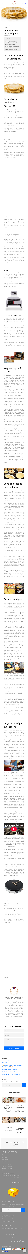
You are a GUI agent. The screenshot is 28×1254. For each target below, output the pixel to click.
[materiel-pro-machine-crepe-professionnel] (14, 310)
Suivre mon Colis (5, 1159)
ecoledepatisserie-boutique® (9, 1246)
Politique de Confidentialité (8, 1173)
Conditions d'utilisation (7, 1168)
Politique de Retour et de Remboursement (11, 1175)
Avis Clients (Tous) (5, 1161)
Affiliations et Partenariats (7, 1171)
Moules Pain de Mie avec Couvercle (10, 1072)
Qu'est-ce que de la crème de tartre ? (11, 1074)
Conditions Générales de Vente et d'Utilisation (12, 1178)
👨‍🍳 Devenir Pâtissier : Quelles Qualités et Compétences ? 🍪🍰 (12, 1065)
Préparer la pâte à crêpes (10, 44)
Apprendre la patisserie (7, 1166)
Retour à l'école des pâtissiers (15, 1143)
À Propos (4, 1155)
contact (13, 1237)
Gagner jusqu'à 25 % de (16, 1228)
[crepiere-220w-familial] (14, 897)
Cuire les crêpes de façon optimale (12, 46)
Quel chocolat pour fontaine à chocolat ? (12, 1069)
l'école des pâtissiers (6, 1164)
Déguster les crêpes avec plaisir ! (11, 49)
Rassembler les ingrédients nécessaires (12, 43)
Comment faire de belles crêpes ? (11, 41)
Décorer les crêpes (8, 48)
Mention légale (5, 1157)
